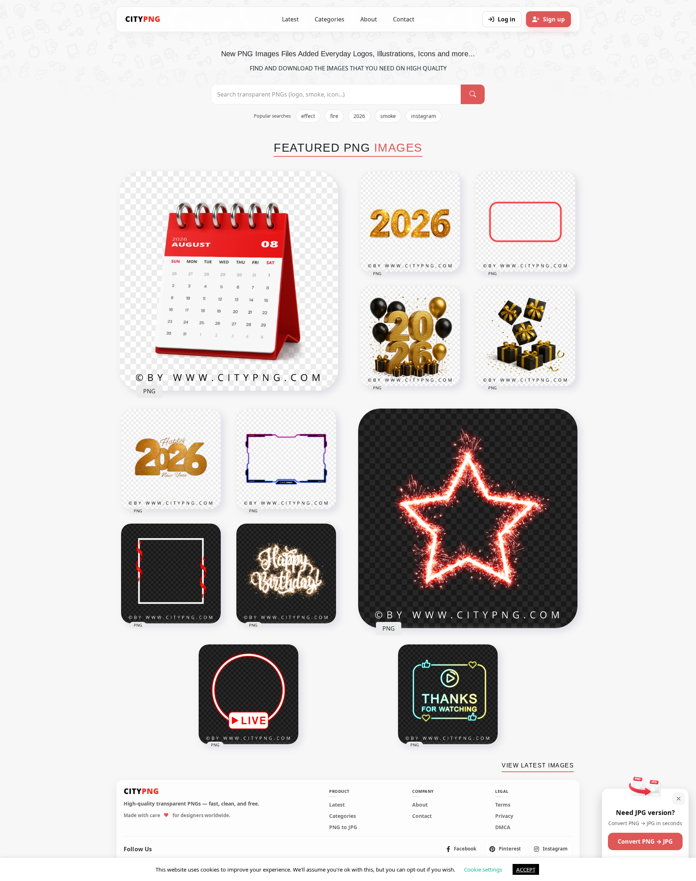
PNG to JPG (343, 827)
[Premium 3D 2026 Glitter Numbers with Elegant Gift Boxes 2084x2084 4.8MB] (410, 336)
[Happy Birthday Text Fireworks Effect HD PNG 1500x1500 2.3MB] (286, 573)
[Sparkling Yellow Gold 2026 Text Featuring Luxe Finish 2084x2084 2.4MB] (410, 222)
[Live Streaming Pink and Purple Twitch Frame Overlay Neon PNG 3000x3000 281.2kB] (286, 459)
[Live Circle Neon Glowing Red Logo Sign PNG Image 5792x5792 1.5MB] (248, 694)
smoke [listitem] (388, 115)
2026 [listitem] (359, 115)
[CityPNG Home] (143, 19)
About (368, 19)
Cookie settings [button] (483, 869)
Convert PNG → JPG (645, 841)
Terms (502, 805)
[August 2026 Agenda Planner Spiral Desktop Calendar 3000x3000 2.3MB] (228, 281)
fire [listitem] (334, 115)
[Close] (678, 798)
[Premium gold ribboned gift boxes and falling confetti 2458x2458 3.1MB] (525, 336)
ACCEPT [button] (525, 869)
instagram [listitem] (423, 115)
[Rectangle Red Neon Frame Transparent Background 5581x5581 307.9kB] (525, 222)
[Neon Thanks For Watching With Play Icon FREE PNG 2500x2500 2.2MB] (448, 694)
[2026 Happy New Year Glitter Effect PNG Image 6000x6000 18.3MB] (171, 459)
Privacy (504, 816)
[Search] (473, 94)
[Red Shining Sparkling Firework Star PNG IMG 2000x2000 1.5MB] (467, 518)
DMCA (502, 827)
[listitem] (461, 849)
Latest (290, 19)
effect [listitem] (308, 115)
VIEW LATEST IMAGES (538, 765)
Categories (329, 19)
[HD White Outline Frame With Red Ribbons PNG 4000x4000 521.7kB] (171, 573)
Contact (403, 19)
